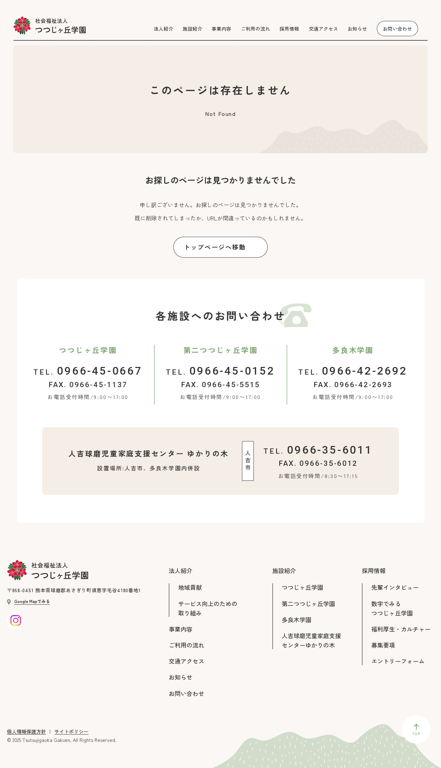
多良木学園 (296, 619)
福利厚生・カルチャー (401, 629)
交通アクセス (186, 661)
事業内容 (180, 629)
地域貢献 (190, 587)
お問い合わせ (186, 693)
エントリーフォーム (398, 661)
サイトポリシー (71, 731)
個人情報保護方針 (26, 731)
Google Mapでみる (32, 601)
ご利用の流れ (186, 645)
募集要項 (383, 645)
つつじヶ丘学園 (302, 587)
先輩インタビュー (395, 587)
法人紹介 (180, 570)
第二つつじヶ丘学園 (308, 603)
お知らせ (180, 677)
